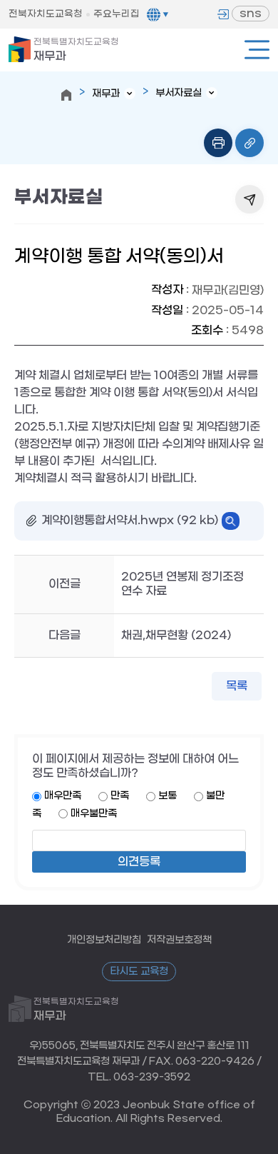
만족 (119, 796)
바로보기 (231, 521)
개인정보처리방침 (104, 940)
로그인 (223, 14)
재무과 (76, 50)
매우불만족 (94, 814)
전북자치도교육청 (46, 14)
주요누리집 (116, 14)
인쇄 (218, 143)
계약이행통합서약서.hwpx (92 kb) (129, 520)
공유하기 (249, 199)
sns (251, 13)
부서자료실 (178, 93)
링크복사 (249, 143)
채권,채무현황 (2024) (176, 635)
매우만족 (62, 796)
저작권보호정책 (179, 940)
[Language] (157, 14)
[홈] (66, 95)
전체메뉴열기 (256, 49)
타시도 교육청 (139, 971)
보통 (167, 796)
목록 (236, 686)
